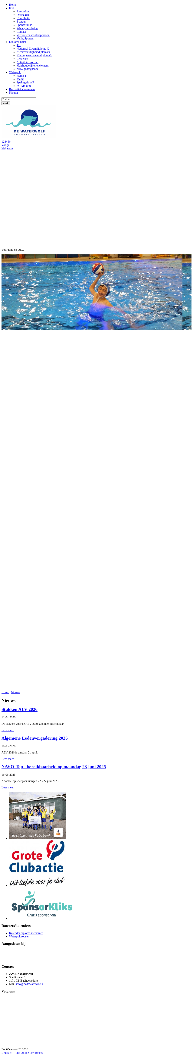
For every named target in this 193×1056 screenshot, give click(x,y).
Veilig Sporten (25, 38)
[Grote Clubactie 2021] (37, 885)
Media (20, 79)
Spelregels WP (25, 82)
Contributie (23, 18)
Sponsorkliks (24, 24)
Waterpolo (15, 72)
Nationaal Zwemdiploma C (33, 48)
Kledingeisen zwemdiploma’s (34, 55)
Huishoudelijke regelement (32, 65)
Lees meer (8, 730)
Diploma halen (18, 41)
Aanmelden (23, 11)
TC (19, 45)
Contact (21, 31)
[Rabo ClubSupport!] (37, 838)
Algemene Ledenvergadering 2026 (35, 738)
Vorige (5, 145)
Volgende (7, 148)
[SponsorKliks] (42, 918)
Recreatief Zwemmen (22, 89)
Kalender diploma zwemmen (26, 933)
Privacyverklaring (27, 28)
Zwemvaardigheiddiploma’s (33, 52)
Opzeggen (23, 14)
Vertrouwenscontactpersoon (33, 35)
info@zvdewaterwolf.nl (30, 984)
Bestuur (21, 21)
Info (11, 8)
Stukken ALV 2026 (20, 709)
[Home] (30, 138)
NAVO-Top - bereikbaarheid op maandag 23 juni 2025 (54, 766)
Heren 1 (21, 75)
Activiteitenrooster (27, 62)
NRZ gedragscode (27, 68)
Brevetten (22, 58)
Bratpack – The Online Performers (22, 1052)
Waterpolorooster (19, 936)
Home (12, 4)
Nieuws (13, 92)
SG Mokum (24, 85)
